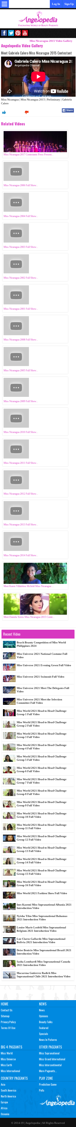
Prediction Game (48, 1084)
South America (8, 1090)
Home (4, 1003)
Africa (4, 1108)
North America (8, 1096)
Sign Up (69, 3)
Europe (4, 1102)
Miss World (7, 1053)
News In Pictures (48, 1039)
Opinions (43, 1016)
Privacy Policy (8, 1022)
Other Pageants (50, 1047)
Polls (41, 1090)
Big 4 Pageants (11, 1047)
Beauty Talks (46, 1022)
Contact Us (6, 1010)
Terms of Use (8, 1028)
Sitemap (5, 1016)
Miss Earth (6, 1065)
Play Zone (46, 1078)
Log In (56, 3)
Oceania (5, 1114)
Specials (43, 1034)
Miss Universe (8, 1059)
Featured (43, 1028)
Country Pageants (14, 1078)
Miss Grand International (52, 1059)
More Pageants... (48, 1071)
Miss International (10, 1071)
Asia (3, 1084)
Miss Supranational (49, 1053)
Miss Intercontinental (50, 1065)
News (42, 1003)
